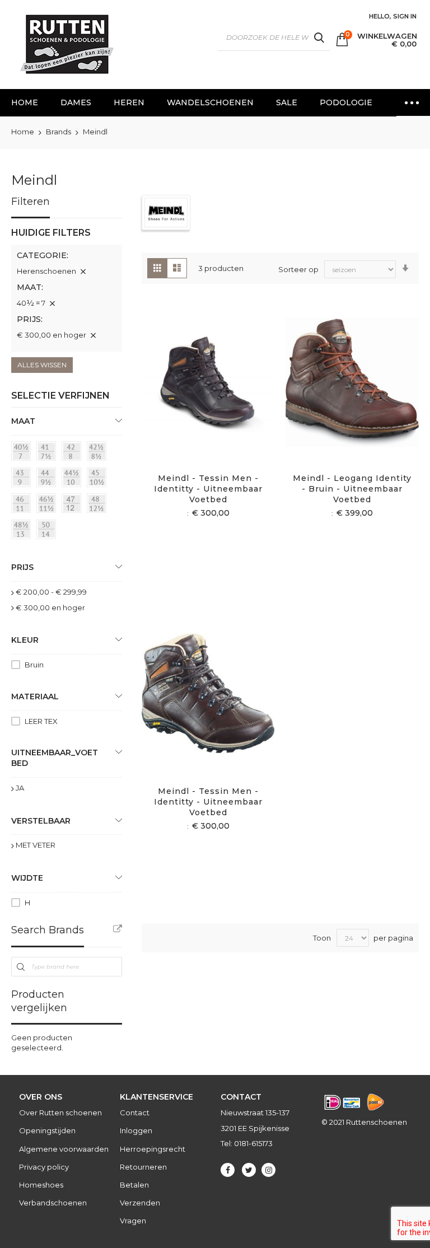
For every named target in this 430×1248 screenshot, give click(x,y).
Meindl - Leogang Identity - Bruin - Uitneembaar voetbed (352, 488)
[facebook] (228, 1170)
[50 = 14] (48, 531)
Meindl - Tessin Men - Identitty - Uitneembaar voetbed (208, 488)
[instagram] (268, 1170)
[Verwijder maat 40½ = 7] (52, 303)
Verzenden (140, 1202)
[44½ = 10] (73, 479)
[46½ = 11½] (48, 505)
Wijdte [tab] (27, 878)
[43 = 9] (23, 479)
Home (23, 131)
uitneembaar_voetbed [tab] (54, 757)
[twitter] (249, 1170)
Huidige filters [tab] (51, 232)
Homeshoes (41, 1184)
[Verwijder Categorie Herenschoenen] (83, 272)
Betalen (134, 1184)
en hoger (50, 607)
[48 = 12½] (98, 505)
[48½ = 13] (23, 531)
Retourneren (143, 1166)
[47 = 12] (73, 505)
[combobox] (274, 37)
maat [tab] (23, 421)
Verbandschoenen (53, 1202)
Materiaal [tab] (35, 696)
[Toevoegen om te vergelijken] (221, 397)
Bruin (34, 664)
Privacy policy (44, 1166)
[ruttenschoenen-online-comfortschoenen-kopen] (66, 44)
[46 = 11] (23, 505)
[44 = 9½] (48, 479)
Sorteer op (298, 269)
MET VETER (35, 844)
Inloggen (136, 1130)
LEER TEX (41, 721)
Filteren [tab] (30, 201)
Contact (134, 1112)
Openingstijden (47, 1130)
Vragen (133, 1220)
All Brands (117, 928)
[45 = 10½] (98, 479)
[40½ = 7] (23, 453)
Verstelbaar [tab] (41, 821)
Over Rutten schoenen (60, 1112)
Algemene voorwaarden (64, 1148)
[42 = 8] (73, 453)
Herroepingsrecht (152, 1148)
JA (20, 787)
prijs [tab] (22, 567)
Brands (59, 131)
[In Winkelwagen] (195, 397)
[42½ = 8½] (98, 453)
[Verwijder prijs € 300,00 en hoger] (93, 335)
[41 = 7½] (48, 453)
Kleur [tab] (25, 640)
